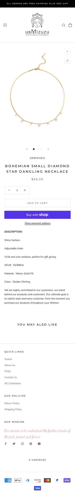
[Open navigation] (5, 25)
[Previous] (26, 149)
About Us (9, 365)
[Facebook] (5, 444)
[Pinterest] (30, 444)
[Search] (63, 25)
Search (8, 359)
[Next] (48, 149)
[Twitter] (14, 444)
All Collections (12, 383)
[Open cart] (70, 25)
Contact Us (10, 377)
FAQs (7, 371)
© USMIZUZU (37, 460)
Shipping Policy (13, 409)
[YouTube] (39, 444)
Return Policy (11, 403)
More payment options (37, 223)
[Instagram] (22, 444)
